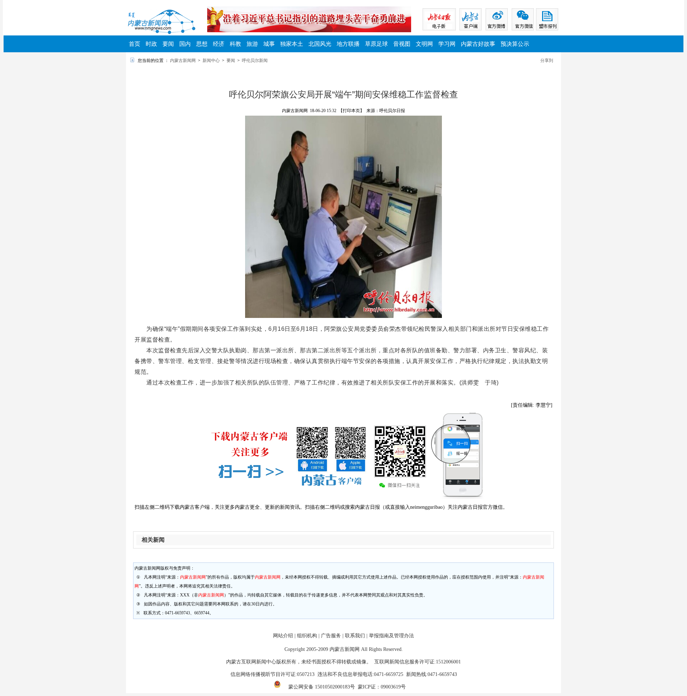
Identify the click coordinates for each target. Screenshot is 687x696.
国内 (185, 44)
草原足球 (376, 44)
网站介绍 (283, 635)
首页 (134, 44)
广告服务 (331, 635)
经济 (218, 44)
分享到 (546, 60)
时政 (151, 44)
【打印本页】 (351, 110)
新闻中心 (211, 60)
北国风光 (319, 44)
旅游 (252, 44)
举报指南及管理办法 (391, 635)
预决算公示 (515, 44)
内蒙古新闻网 (183, 60)
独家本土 (291, 44)
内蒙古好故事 (478, 44)
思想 (202, 44)
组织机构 (307, 635)
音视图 (401, 44)
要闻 (168, 44)
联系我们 (355, 635)
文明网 (424, 44)
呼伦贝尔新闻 (255, 60)
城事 (269, 44)
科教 (235, 44)
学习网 (446, 44)
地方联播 (348, 44)
